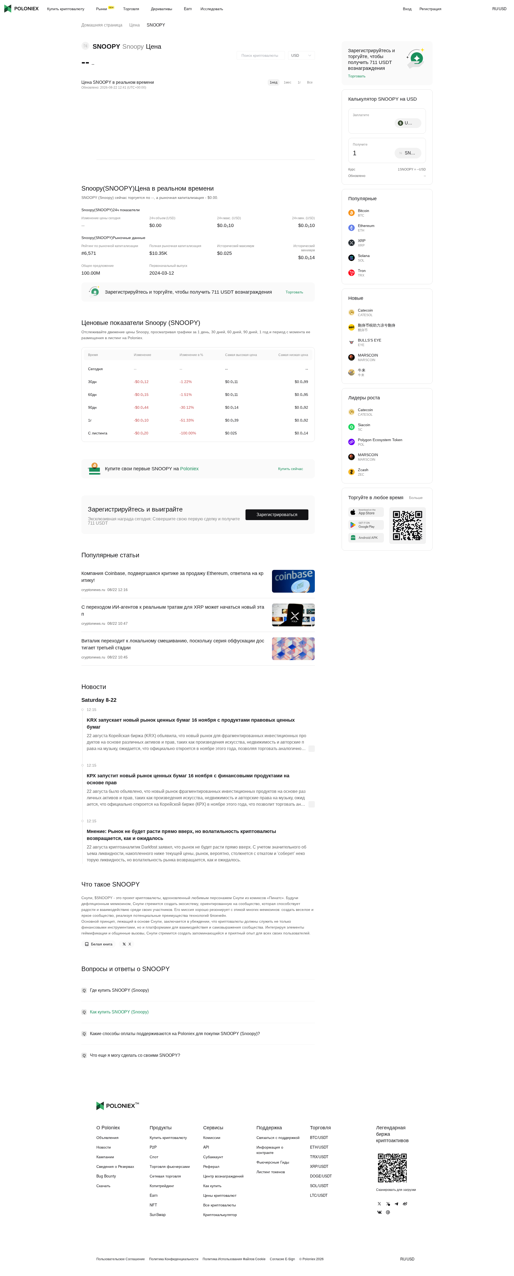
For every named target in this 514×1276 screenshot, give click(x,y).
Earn (154, 1195)
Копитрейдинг (162, 1185)
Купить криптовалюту (168, 1137)
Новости (103, 1147)
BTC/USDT (319, 1137)
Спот (154, 1156)
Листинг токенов (270, 1171)
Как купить (212, 1185)
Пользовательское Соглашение (120, 1259)
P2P (153, 1147)
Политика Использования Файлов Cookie (234, 1259)
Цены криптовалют (219, 1195)
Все (310, 82)
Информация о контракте (269, 1149)
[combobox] (260, 55)
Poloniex (21, 9)
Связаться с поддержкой (278, 1137)
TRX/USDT (319, 1156)
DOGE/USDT (321, 1176)
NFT (153, 1204)
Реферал (211, 1166)
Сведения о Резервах (115, 1166)
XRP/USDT (319, 1166)
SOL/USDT (319, 1185)
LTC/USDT (319, 1195)
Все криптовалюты (219, 1204)
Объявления (107, 1137)
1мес (287, 82)
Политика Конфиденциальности (173, 1259)
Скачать (103, 1185)
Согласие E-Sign (282, 1259)
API (206, 1147)
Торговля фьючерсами (170, 1166)
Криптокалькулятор (220, 1214)
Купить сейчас (290, 469)
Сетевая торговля (165, 1176)
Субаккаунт (213, 1156)
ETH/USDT (319, 1147)
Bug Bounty (106, 1176)
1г (299, 82)
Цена (134, 25)
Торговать (294, 292)
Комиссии (211, 1137)
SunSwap (158, 1214)
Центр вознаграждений (223, 1176)
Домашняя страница (101, 25)
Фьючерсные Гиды (272, 1162)
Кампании (105, 1156)
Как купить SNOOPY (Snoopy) (119, 1012)
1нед (273, 82)
